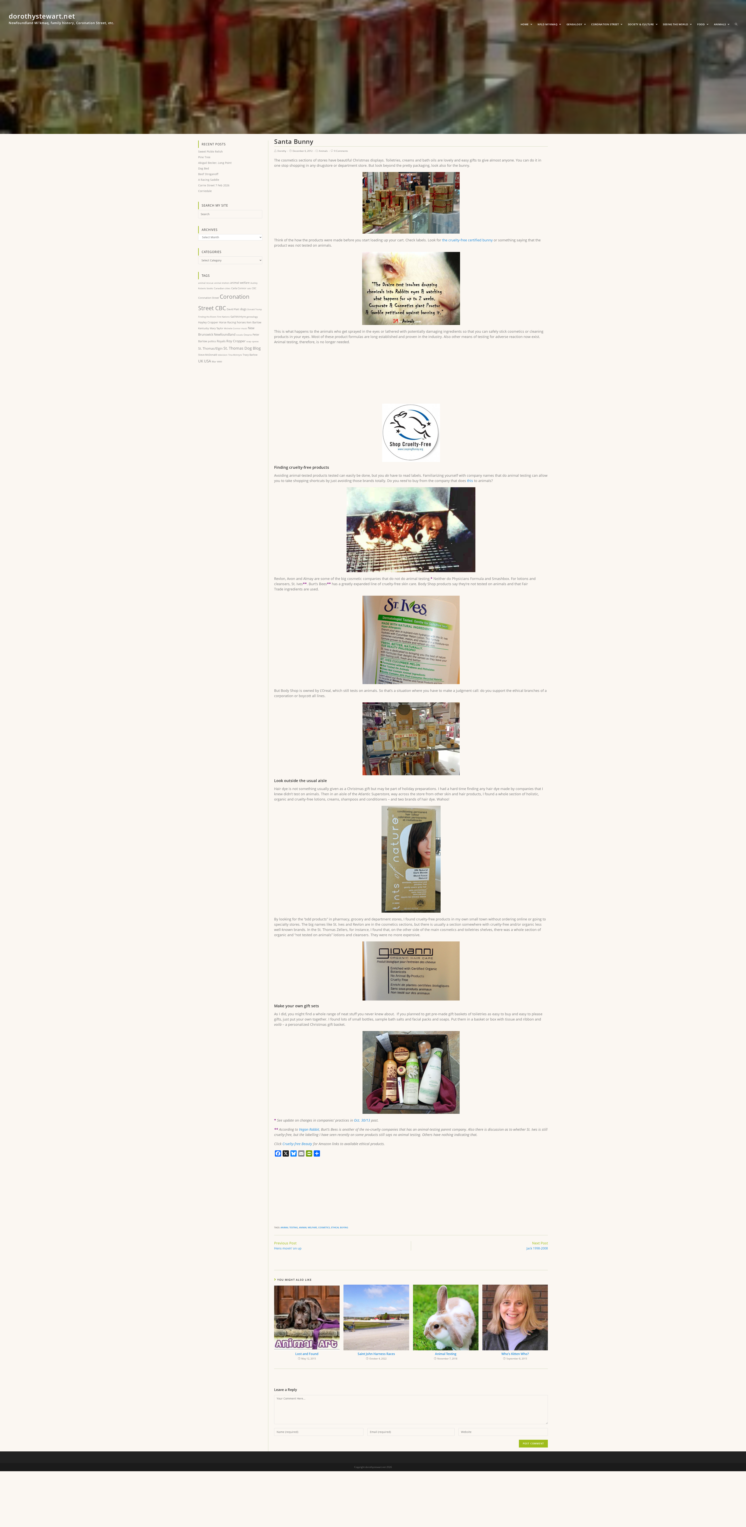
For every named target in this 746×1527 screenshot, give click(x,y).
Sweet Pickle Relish (210, 151)
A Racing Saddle (208, 180)
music (244, 328)
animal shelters (221, 282)
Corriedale (205, 191)
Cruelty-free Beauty (297, 1143)
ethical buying (339, 1227)
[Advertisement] (390, 375)
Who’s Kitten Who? (515, 1354)
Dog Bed (203, 168)
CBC (254, 288)
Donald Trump (254, 309)
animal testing (289, 1227)
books (210, 288)
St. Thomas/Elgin (210, 348)
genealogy (252, 316)
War (214, 361)
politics (212, 341)
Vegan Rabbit (309, 1129)
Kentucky (203, 328)
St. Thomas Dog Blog (242, 348)
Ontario (248, 334)
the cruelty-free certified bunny (467, 240)
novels (239, 334)
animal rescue (206, 282)
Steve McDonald (207, 354)
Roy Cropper (236, 341)
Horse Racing (227, 322)
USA (207, 361)
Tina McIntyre (235, 354)
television (222, 354)
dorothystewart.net (61, 20)
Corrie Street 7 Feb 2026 (213, 185)
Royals (221, 341)
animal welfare (308, 1227)
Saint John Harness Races (376, 1354)
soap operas (252, 341)
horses (241, 322)
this (470, 480)
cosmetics (324, 1227)
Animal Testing (445, 1354)
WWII (219, 361)
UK (200, 361)
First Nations (223, 316)
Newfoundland (224, 334)
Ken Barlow (254, 322)
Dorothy (281, 151)
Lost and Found (306, 1354)
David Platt (233, 309)
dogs (243, 309)
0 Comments (341, 151)
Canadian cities (222, 288)
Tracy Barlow (250, 354)
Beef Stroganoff (208, 174)
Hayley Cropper (208, 322)
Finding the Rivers (207, 316)
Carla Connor (238, 288)
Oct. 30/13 (361, 1120)
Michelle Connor (232, 328)
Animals (323, 151)
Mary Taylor (216, 328)
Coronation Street (208, 297)
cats (249, 288)
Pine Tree (204, 157)
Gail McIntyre (238, 316)
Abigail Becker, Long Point (215, 163)
